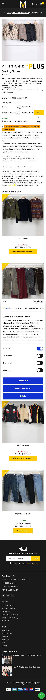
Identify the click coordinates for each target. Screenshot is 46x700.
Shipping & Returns (8, 608)
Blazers (13, 159)
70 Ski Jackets (23, 445)
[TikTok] (12, 595)
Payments (5, 621)
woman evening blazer (29, 161)
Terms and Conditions (10, 614)
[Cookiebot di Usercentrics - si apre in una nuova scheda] (33, 301)
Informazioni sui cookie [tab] (34, 308)
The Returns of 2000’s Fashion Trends (27, 655)
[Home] (5, 13)
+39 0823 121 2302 (8, 583)
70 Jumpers (23, 239)
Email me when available (23, 252)
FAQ (3, 643)
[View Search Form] (33, 4)
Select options (23, 531)
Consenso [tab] (7, 308)
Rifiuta (23, 396)
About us (5, 636)
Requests (5, 639)
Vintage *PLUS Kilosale (25, 159)
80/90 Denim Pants (23, 514)
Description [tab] (7, 167)
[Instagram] (8, 595)
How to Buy (12, 185)
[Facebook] (3, 595)
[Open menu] (3, 4)
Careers (5, 646)
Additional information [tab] (23, 167)
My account (6, 630)
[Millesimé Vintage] (23, 4)
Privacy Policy (32, 563)
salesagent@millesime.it (11, 586)
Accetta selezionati (23, 388)
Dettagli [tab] (18, 308)
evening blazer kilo (13, 161)
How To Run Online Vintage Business (26, 667)
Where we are (7, 633)
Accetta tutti (23, 381)
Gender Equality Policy (10, 618)
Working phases (7, 605)
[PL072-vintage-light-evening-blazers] (23, 40)
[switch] (40, 356)
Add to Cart (38, 113)
